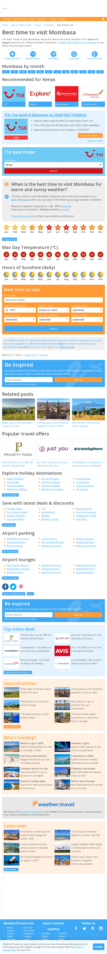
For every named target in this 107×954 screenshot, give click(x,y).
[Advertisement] (57, 8)
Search (62, 19)
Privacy (10, 933)
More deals (8, 524)
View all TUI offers (95, 140)
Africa (14, 25)
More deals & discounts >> (18, 672)
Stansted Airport (16, 542)
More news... (11, 869)
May (40, 72)
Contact (10, 930)
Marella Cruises (50, 519)
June (13, 199)
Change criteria (9, 239)
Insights (53, 19)
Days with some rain (48, 315)
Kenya (38, 25)
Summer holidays (51, 482)
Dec (100, 72)
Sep (74, 72)
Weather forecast (33, 58)
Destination (10, 160)
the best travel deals (30, 811)
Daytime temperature (14, 305)
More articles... (12, 726)
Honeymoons (83, 478)
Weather (7, 19)
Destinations (20, 19)
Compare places (85, 485)
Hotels (45, 939)
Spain (61, 939)
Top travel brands (17, 512)
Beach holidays (15, 478)
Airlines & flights (16, 515)
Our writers (29, 930)
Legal (9, 936)
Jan (6, 72)
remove (65, 206)
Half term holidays (17, 489)
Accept (99, 946)
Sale (16, 137)
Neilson (45, 515)
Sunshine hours (45, 305)
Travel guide (74, 58)
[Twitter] (13, 587)
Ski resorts (82, 489)
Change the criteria (22, 216)
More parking (10, 551)
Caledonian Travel (86, 515)
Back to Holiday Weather (13, 594)
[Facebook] (5, 587)
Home (5, 25)
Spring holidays (50, 478)
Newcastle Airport (86, 545)
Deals (31, 19)
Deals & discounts (94, 58)
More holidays (10, 494)
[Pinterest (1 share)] (21, 587)
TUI (43, 508)
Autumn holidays (50, 485)
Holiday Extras (84, 508)
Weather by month (12, 58)
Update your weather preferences (77, 42)
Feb (14, 72)
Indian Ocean (25, 25)
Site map (11, 939)
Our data (27, 927)
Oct (82, 72)
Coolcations (82, 482)
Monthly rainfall (12, 315)
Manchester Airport (18, 538)
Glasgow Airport (85, 542)
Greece (61, 936)
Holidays (46, 933)
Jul (57, 72)
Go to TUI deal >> (90, 135)
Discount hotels (16, 519)
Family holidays (15, 485)
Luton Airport (49, 538)
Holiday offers (14, 508)
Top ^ (30, 594)
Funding (27, 936)
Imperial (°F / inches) (36, 355)
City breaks (13, 482)
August (26, 199)
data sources (67, 347)
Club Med (81, 519)
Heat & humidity (79, 315)
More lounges (10, 578)
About (10, 927)
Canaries (62, 933)
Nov (91, 72)
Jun (48, 72)
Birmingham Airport (52, 542)
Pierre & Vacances (86, 512)
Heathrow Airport (51, 572)
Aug (65, 72)
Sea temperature (79, 305)
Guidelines (28, 933)
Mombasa (49, 25)
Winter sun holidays (52, 489)
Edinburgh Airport (51, 545)
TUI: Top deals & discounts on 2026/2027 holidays (45, 115)
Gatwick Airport (85, 538)
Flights (45, 936)
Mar (23, 72)
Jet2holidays (48, 512)
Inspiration (41, 19)
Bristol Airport (15, 545)
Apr (31, 72)
